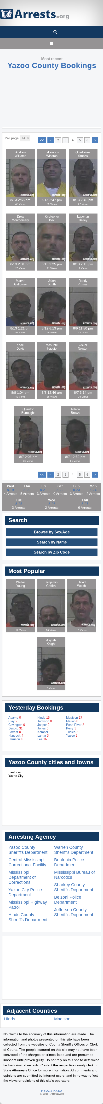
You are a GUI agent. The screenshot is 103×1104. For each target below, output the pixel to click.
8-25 (18, 504)
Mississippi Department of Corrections (22, 877)
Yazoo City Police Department (25, 892)
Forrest (14, 732)
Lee (42, 739)
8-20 (26, 490)
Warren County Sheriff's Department (73, 850)
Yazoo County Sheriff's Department (27, 850)
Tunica (72, 732)
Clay (12, 721)
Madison (74, 717)
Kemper (44, 732)
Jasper (43, 725)
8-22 (60, 490)
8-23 (76, 490)
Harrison (16, 739)
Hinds (43, 717)
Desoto (15, 728)
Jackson (44, 721)
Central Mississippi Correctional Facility (27, 862)
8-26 (51, 504)
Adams (14, 717)
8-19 (10, 490)
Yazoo (71, 735)
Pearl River (75, 725)
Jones (42, 728)
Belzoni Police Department (67, 900)
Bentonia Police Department (69, 862)
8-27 (84, 504)
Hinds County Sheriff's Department (27, 917)
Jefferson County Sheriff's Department (73, 912)
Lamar (43, 735)
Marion (72, 721)
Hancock (15, 735)
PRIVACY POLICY (52, 1090)
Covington (16, 725)
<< (42, 140)
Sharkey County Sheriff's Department (73, 887)
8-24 (93, 490)
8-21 (43, 490)
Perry (71, 728)
